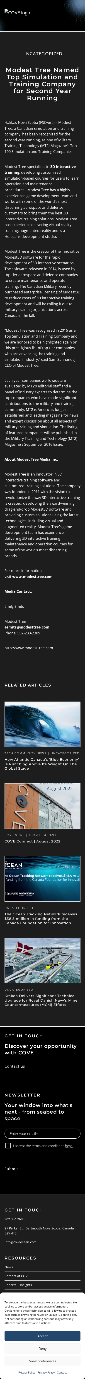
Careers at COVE (17, 1276)
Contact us (15, 1066)
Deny (43, 1348)
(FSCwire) (47, 122)
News (9, 1267)
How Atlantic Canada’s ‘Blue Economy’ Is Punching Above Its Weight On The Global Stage (42, 764)
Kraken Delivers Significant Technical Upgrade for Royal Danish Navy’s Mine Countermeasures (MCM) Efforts (41, 1000)
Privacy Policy (26, 1372)
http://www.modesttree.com (29, 647)
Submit (11, 1168)
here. (69, 1145)
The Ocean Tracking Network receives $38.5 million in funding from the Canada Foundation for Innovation (41, 918)
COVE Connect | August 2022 (33, 841)
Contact (62, 1372)
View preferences (42, 1361)
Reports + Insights (18, 1285)
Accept (42, 1336)
